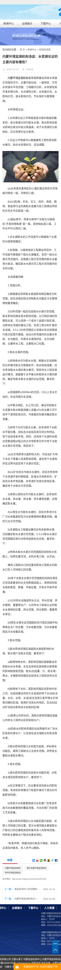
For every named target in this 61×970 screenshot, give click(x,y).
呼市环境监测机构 (12, 873)
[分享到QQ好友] (45, 860)
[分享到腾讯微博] (52, 860)
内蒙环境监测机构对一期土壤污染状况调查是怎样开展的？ (27, 898)
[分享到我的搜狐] (48, 860)
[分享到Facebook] (56, 860)
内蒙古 (8, 966)
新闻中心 (8, 23)
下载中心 (46, 23)
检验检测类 (45, 49)
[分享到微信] (41, 860)
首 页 (22, 49)
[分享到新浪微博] (37, 860)
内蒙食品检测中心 (32, 959)
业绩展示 (27, 23)
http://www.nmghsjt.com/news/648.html (29, 879)
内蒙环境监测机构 (12, 868)
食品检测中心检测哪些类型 (27, 889)
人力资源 (49, 908)
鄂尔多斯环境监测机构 (36, 868)
